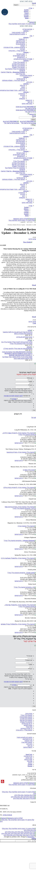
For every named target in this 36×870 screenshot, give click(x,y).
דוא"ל (30, 385)
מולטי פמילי (29, 727)
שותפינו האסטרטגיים (19, 55)
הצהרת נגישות (28, 759)
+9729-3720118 (7, 815)
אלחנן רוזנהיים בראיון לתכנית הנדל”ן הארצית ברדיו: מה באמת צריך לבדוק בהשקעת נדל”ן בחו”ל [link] (16, 342)
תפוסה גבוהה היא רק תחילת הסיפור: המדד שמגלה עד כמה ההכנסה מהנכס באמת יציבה (17, 357)
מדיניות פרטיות (28, 756)
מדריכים (22, 88)
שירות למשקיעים (27, 739)
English (26, 10)
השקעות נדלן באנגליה (26, 722)
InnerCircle (29, 754)
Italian (27, 18)
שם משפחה (28, 660)
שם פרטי (29, 656)
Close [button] (34, 323)
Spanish (26, 16)
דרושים (30, 762)
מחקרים (22, 95)
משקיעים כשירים (27, 128)
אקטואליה (22, 98)
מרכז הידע (29, 181)
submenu (26, 31)
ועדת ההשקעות (20, 41)
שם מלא (29, 378)
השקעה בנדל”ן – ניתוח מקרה (17, 50)
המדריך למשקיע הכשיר (18, 32)
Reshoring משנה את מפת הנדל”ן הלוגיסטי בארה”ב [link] (18, 348)
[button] (27, 5)
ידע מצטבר (22, 39)
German (26, 15)
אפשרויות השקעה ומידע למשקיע (23, 158)
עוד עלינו (22, 85)
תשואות (22, 45)
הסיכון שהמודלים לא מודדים (24, 337)
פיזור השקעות (28, 740)
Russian (30, 766)
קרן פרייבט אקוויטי (27, 723)
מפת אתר (29, 761)
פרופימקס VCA (20, 44)
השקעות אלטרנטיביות (26, 174)
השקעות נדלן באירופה (26, 720)
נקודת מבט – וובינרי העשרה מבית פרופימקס (12, 90)
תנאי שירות (28, 679)
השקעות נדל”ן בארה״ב (18, 64)
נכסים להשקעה (28, 725)
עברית (30, 205)
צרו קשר (30, 201)
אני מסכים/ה (17, 396)
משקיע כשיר (28, 713)
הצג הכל (33, 417)
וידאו (23, 97)
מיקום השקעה (19, 443)
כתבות (23, 87)
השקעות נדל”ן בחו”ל (19, 62)
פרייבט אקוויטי (21, 79)
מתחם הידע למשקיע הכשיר (17, 34)
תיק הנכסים (29, 199)
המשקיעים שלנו (20, 42)
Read (34, 285)
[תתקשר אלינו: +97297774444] (28, 22)
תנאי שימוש (29, 758)
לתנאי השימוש (19, 396)
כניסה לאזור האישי (27, 202)
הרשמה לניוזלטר (27, 747)
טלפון (30, 381)
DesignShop (31, 837)
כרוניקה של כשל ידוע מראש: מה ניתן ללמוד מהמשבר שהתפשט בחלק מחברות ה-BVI (17, 332)
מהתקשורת (21, 93)
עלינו (31, 135)
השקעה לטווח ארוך (26, 742)
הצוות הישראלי (20, 54)
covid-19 (23, 222)
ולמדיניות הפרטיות (9, 396)
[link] (32, 22)
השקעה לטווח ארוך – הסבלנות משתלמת (13, 80)
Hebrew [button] (26, 11)
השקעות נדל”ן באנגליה (18, 67)
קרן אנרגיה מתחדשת (26, 728)
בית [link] (35, 222)
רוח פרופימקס (21, 57)
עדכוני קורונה (32, 239)
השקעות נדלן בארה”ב (26, 718)
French (27, 13)
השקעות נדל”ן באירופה (18, 65)
